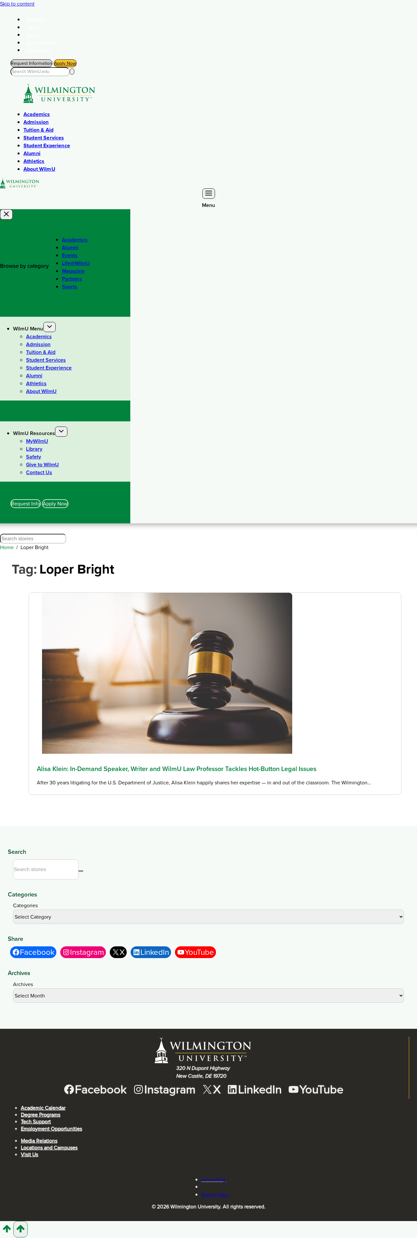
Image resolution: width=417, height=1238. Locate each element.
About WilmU (39, 169)
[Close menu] (6, 214)
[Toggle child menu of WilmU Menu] (49, 327)
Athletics (33, 161)
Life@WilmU (76, 263)
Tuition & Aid (38, 130)
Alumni (31, 153)
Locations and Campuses (49, 1147)
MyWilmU (36, 19)
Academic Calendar (43, 1108)
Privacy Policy (215, 1194)
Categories (25, 905)
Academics (36, 114)
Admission (36, 122)
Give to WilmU (41, 42)
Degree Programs (40, 1114)
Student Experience (46, 145)
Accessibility (213, 1179)
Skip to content (17, 3)
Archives (23, 984)
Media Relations (39, 1140)
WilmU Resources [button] (34, 433)
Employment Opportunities (51, 1128)
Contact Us (38, 50)
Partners (72, 279)
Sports (69, 286)
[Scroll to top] (6, 1231)
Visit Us (29, 1154)
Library (33, 27)
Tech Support (36, 1121)
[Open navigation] (208, 193)
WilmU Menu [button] (28, 328)
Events (70, 255)
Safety (32, 34)
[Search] (72, 71)
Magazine (73, 271)
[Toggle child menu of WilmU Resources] (61, 432)
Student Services (43, 137)
